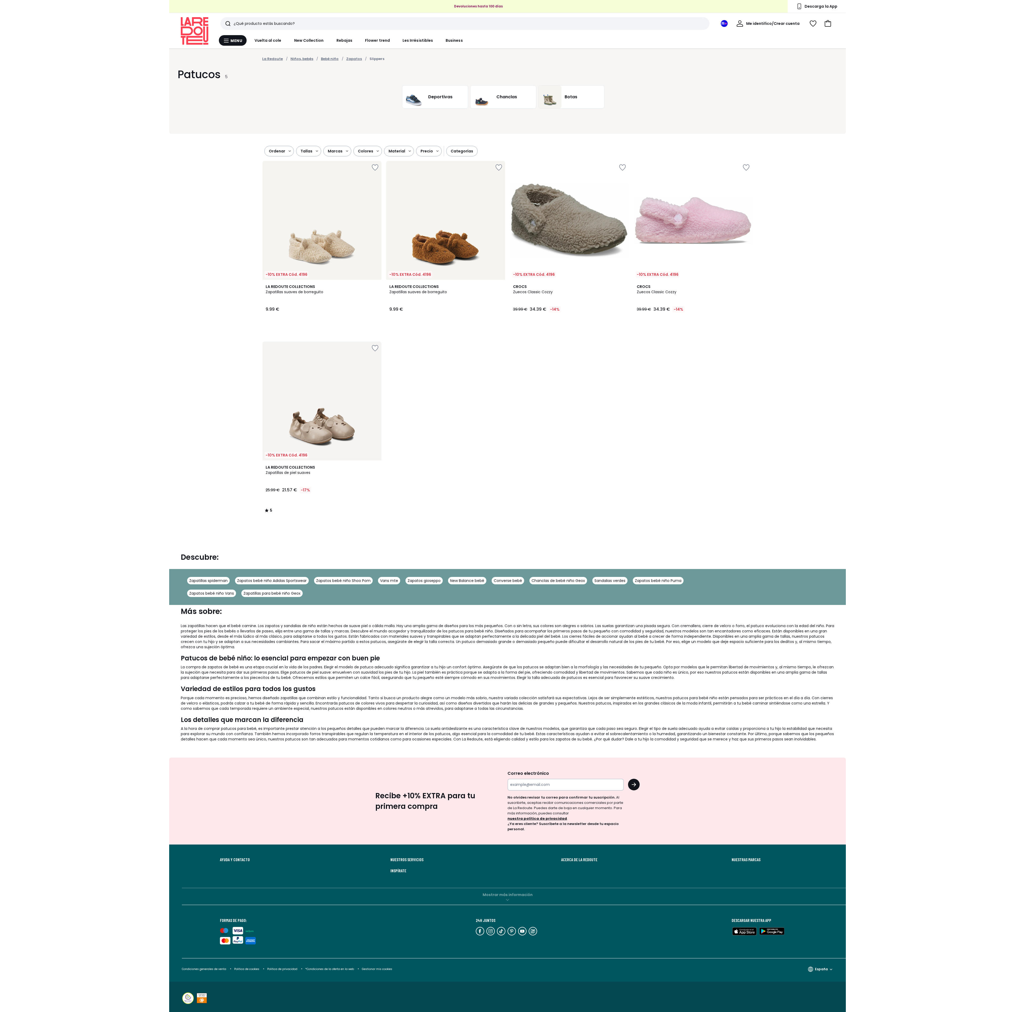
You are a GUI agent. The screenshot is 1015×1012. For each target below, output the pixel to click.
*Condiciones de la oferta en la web (329, 969)
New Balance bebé (467, 580)
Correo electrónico (528, 773)
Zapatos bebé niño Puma (658, 580)
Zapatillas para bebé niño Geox (272, 593)
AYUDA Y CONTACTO (235, 859)
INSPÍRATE (398, 870)
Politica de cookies (246, 969)
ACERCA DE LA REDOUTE (579, 859)
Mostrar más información (508, 894)
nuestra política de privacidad (537, 818)
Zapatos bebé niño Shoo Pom (343, 580)
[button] (828, 23)
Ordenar (277, 151)
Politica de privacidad (282, 969)
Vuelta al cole (268, 40)
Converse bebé (508, 580)
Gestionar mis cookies (377, 969)
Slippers (377, 58)
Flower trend (377, 40)
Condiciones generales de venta (204, 969)
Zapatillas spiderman (208, 580)
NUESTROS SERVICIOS (406, 859)
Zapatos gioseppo (424, 580)
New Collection (309, 40)
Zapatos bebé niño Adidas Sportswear (272, 580)
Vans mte (389, 580)
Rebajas (344, 40)
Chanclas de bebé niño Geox (558, 580)
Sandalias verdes (609, 580)
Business (454, 40)
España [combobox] (821, 969)
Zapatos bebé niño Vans (211, 593)
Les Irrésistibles (418, 40)
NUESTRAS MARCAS (746, 859)
